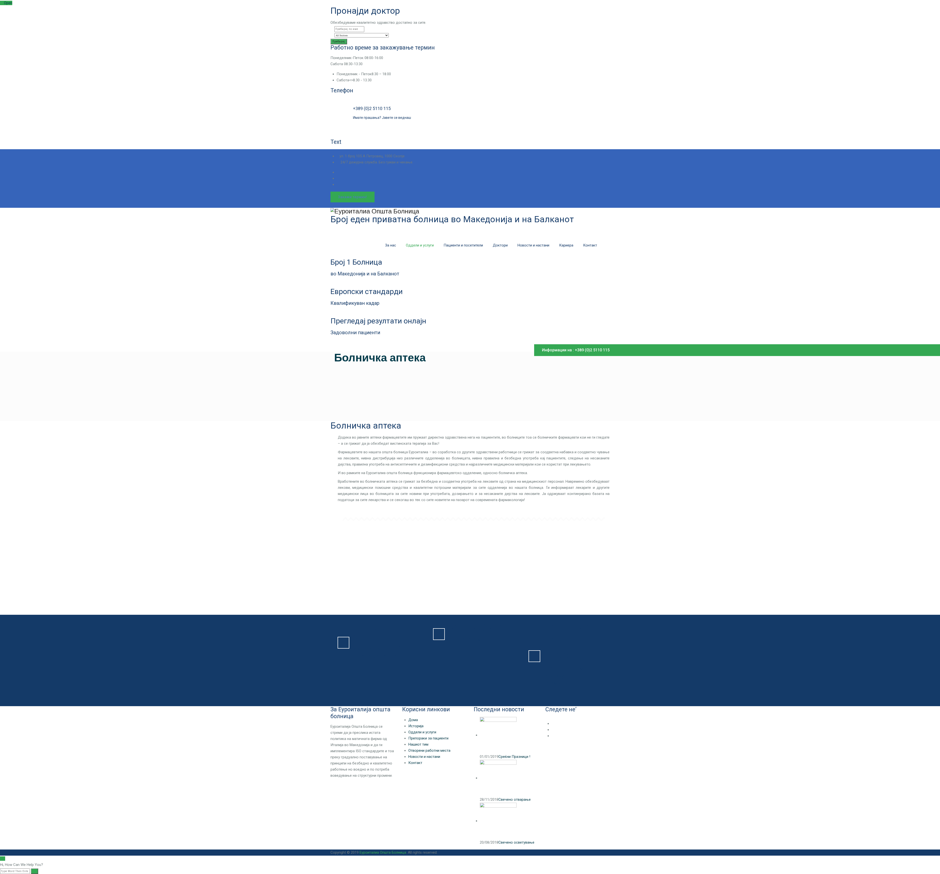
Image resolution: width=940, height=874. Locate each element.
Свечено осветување (516, 842)
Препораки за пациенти (428, 738)
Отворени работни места (429, 750)
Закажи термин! (352, 197)
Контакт (590, 245)
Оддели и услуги (420, 245)
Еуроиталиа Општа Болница (383, 852)
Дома (413, 720)
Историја (415, 726)
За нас (390, 245)
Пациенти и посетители (463, 245)
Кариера (566, 245)
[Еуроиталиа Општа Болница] (470, 211)
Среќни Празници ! (514, 756)
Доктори (500, 245)
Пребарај (338, 41)
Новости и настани (533, 245)
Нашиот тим (418, 744)
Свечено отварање (514, 799)
